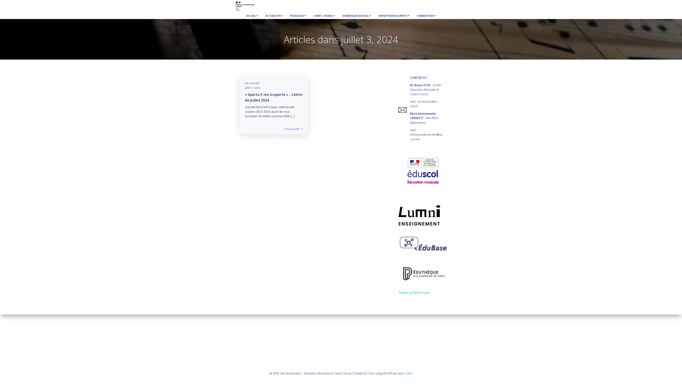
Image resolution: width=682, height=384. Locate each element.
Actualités (273, 15)
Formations (425, 15)
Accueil (251, 15)
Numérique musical (355, 15)
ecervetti (254, 83)
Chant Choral (323, 15)
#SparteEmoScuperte (392, 15)
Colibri (408, 373)
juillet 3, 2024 (252, 87)
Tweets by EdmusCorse (413, 293)
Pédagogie (297, 15)
